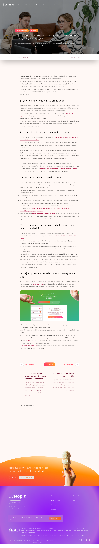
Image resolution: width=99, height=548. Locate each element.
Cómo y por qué (55, 500)
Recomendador (55, 496)
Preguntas (39, 5)
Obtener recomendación (85, 5)
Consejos (56, 5)
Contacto (74, 500)
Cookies (51, 540)
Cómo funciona (29, 5)
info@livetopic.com (15, 502)
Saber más (13, 477)
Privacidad (46, 540)
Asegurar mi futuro (55, 518)
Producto (21, 5)
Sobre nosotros (47, 5)
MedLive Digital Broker (37, 542)
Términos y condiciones (38, 540)
